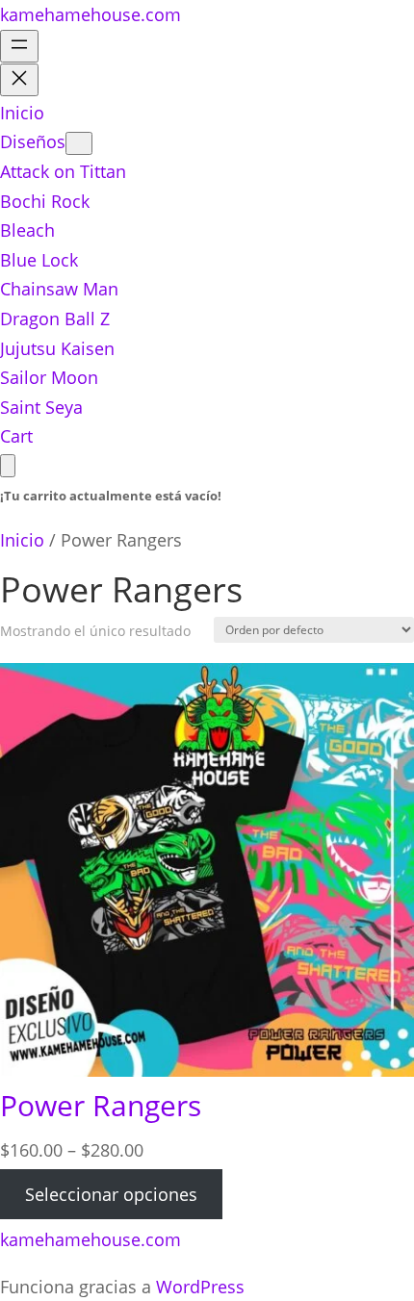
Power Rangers (100, 1105)
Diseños (32, 141)
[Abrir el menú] (19, 46)
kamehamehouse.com (90, 14)
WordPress (200, 1286)
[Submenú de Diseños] (78, 143)
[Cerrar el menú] (19, 80)
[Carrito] (7, 465)
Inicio (22, 539)
